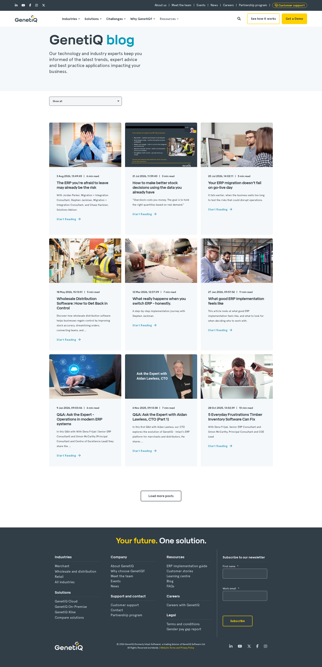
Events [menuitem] (201, 5)
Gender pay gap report (184, 629)
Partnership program (126, 615)
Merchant (62, 566)
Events (116, 581)
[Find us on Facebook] (30, 5)
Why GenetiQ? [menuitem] (141, 19)
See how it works (263, 19)
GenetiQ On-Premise (71, 607)
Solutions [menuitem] (92, 19)
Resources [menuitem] (168, 19)
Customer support (125, 605)
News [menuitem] (214, 5)
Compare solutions (69, 617)
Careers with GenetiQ (183, 605)
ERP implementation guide (187, 566)
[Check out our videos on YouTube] (23, 5)
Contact (117, 610)
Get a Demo (294, 19)
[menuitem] (289, 5)
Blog (170, 581)
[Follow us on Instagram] (36, 5)
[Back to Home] (26, 18)
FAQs (170, 586)
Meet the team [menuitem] (181, 5)
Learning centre (178, 576)
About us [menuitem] (160, 5)
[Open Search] (239, 18)
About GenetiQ (122, 566)
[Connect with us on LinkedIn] (17, 5)
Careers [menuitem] (228, 5)
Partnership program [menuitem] (253, 5)
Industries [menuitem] (69, 19)
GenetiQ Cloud (66, 601)
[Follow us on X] (42, 5)
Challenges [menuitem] (114, 19)
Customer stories (180, 571)
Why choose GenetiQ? (128, 571)
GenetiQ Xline (65, 612)
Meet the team (122, 576)
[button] (161, 496)
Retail (59, 577)
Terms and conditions (183, 624)
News (115, 586)
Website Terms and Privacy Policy (178, 647)
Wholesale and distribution (75, 571)
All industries (65, 582)
